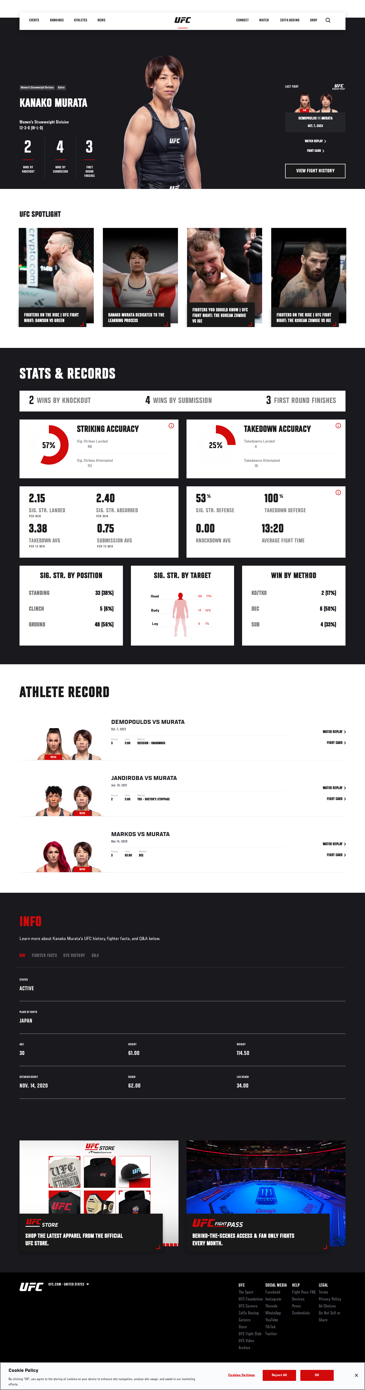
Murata (173, 722)
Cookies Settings (241, 1375)
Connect (242, 20)
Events (34, 20)
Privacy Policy (330, 1299)
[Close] (356, 1375)
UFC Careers (248, 1306)
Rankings (57, 20)
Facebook (273, 1292)
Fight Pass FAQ (304, 1292)
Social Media (276, 1285)
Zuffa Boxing (290, 20)
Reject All (279, 1375)
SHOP (313, 20)
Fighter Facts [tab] (44, 955)
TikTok (270, 1327)
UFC (241, 1285)
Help (296, 1285)
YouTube (271, 1320)
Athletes (80, 20)
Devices (298, 1299)
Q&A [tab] (95, 955)
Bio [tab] (22, 955)
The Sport (246, 1292)
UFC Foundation (251, 1299)
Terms (323, 1292)
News (101, 20)
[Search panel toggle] (328, 20)
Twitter (271, 1334)
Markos (123, 834)
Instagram (273, 1299)
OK (317, 1375)
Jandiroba (127, 778)
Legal (323, 1285)
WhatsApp (273, 1313)
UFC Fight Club (250, 1334)
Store (243, 1327)
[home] (182, 20)
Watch (264, 20)
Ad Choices (327, 1306)
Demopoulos (131, 722)
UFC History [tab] (74, 955)
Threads (271, 1306)
